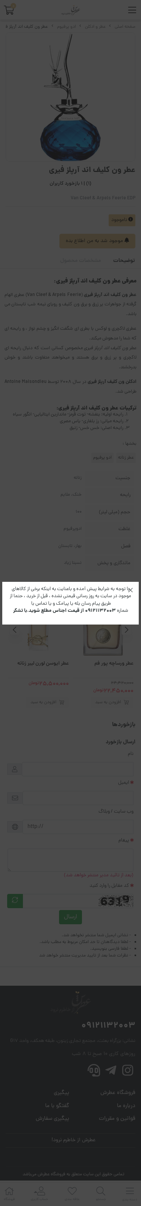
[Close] (130, 590)
